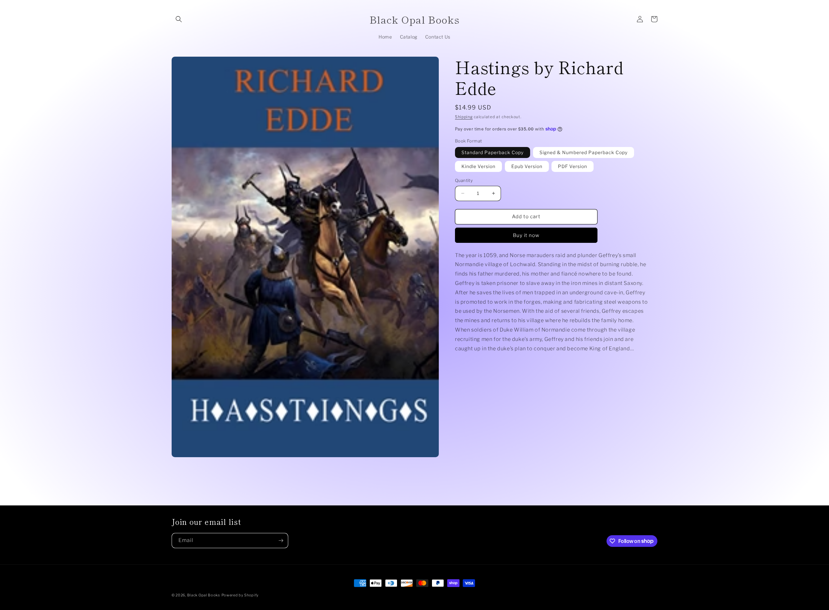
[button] (179, 19)
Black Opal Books (203, 595)
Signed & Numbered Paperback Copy (583, 152)
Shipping (464, 116)
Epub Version (526, 166)
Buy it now (526, 235)
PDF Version (572, 166)
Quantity (464, 180)
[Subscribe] (281, 540)
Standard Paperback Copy (492, 152)
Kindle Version (478, 166)
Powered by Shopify (240, 595)
